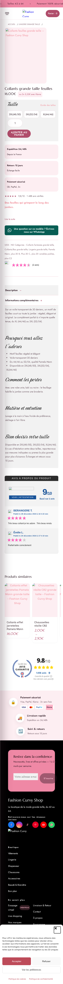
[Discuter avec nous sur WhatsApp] (51, 825)
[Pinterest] (35, 825)
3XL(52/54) (31, 114)
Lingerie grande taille (38, 249)
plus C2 (8, 258)
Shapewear (13, 866)
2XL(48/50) (15, 114)
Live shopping (15, 916)
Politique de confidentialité (41, 979)
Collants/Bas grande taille (16, 249)
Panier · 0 (52, 13)
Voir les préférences (31, 970)
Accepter (16, 961)
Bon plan (12, 891)
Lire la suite (10, 219)
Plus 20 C (25, 253)
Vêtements (13, 853)
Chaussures (13, 872)
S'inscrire (48, 778)
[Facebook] (11, 825)
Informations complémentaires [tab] (21, 300)
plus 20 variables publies (43, 253)
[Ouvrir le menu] (7, 13)
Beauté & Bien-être (17, 885)
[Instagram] (19, 825)
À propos (38, 918)
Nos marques (15, 922)
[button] (57, 930)
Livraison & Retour (42, 905)
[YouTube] (43, 825)
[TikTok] (27, 825)
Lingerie (12, 859)
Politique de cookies (17, 979)
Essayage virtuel (18, 907)
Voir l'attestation (22, 497)
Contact (37, 911)
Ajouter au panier (19, 133)
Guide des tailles (48, 105)
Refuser (46, 961)
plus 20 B (15, 253)
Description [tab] (11, 290)
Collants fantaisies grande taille (40, 244)
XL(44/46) (48, 114)
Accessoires (14, 878)
